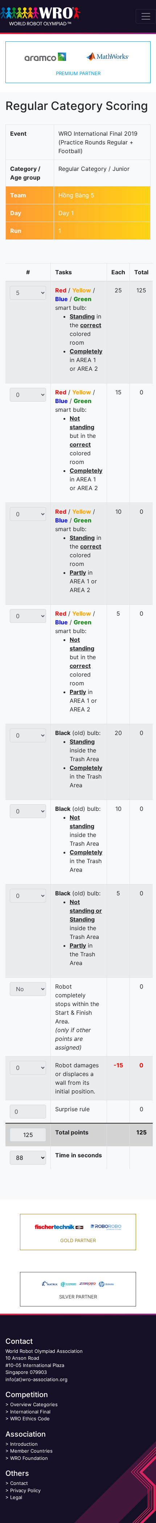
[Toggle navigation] (146, 16)
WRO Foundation (29, 1458)
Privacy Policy (25, 1490)
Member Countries (31, 1451)
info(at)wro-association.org (36, 1379)
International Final (30, 1412)
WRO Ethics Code (30, 1418)
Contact (19, 1483)
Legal (16, 1497)
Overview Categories (34, 1404)
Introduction (24, 1444)
